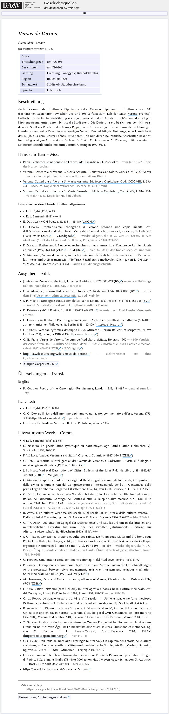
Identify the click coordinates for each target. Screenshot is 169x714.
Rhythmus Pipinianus (63, 109)
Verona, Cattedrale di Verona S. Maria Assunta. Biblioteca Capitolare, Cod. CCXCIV (80, 172)
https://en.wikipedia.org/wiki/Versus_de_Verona (55, 669)
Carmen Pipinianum (104, 109)
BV (117, 281)
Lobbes (61, 136)
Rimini (101, 176)
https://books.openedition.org (44, 636)
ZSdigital (75, 250)
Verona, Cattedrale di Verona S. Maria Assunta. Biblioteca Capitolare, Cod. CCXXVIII (82, 181)
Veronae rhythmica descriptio (56, 295)
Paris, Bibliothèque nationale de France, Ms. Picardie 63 (61, 162)
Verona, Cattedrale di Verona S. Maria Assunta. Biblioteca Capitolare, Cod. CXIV (78, 191)
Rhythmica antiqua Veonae (89, 305)
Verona (132, 114)
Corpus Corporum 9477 (40, 364)
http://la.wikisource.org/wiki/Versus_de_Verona (55, 354)
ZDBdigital (64, 236)
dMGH (87, 221)
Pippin (76, 127)
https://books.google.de (45, 418)
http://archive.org (107, 324)
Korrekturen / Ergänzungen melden (43, 697)
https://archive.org (81, 334)
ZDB (45, 236)
